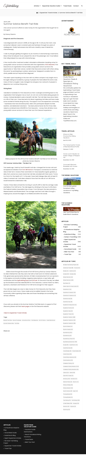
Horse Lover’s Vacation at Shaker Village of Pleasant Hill (71, 155)
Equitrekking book (23, 280)
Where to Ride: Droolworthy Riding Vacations (69, 136)
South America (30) (67, 391)
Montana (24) (74, 378)
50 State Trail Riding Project (72, 226)
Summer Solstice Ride (9, 323)
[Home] (37, 13)
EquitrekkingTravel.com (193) (70, 341)
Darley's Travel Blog (72, 237)
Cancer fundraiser (17, 320)
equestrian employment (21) (70, 304)
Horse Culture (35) (67, 354)
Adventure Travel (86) (68, 267)
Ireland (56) (72, 372)
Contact (76, 6)
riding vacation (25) (68, 388)
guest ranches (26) (67, 348)
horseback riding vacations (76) (70, 369)
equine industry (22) (68, 329)
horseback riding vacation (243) (71, 366)
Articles (36, 6)
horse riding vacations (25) (69, 357)
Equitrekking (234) (67, 332)
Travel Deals (67, 6)
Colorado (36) (73, 274)
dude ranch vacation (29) (69, 292)
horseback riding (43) (68, 363)
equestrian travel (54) (68, 314)
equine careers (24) (67, 326)
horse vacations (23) (68, 360)
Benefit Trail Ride (8, 320)
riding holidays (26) (68, 384)
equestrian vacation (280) (69, 317)
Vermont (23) (66, 406)
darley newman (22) (68, 277)
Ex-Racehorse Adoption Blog (72, 231)
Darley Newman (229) (68, 280)
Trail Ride (17, 323)
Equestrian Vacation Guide (51, 6)
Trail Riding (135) (76, 400)
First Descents (50, 65)
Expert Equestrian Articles (72, 241)
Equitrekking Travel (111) (69, 338)
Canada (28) (66, 274)
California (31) (72, 271)
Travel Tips (72, 254)
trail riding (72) (67, 400)
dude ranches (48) (67, 301)
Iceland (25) (66, 372)
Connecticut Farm (26, 320)
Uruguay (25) (76, 403)
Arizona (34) (77, 267)
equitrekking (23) (67, 335)
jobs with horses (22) (68, 375)
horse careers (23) (76, 351)
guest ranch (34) (73, 344)
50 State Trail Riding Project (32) (70, 264)
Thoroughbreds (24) (68, 397)
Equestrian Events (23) (68, 307)
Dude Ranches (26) (67, 298)
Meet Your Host (72, 252)
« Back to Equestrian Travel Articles (15, 313)
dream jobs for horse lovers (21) (70, 286)
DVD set (34, 280)
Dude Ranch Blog (72, 234)
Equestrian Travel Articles (48, 13)
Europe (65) (66, 344)
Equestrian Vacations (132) (69, 320)
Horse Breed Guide (72, 249)
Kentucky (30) (66, 378)
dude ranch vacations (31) (69, 295)
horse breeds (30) (67, 351)
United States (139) (67, 403)
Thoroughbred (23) (67, 394)
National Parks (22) (67, 381)
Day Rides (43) (66, 283)
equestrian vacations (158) (69, 323)
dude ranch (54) (67, 289)
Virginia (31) (73, 406)
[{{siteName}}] (11, 6)
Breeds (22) (66, 271)
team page (25, 306)
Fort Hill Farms (27, 170)
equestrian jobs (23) (68, 311)
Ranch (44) (76, 381)
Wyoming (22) (66, 409)
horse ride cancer (51, 320)
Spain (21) (75, 391)
